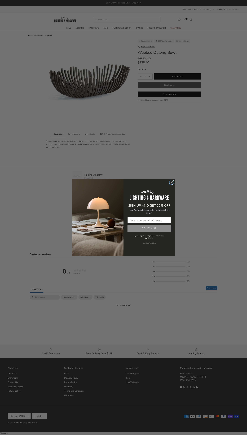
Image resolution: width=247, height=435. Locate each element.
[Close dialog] (171, 182)
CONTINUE (149, 228)
